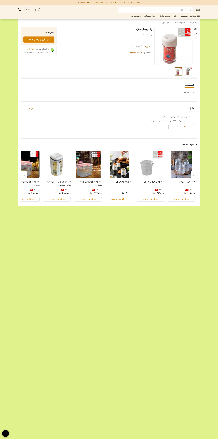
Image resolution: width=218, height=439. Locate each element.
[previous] (194, 176)
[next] (24, 176)
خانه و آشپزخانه (180, 23)
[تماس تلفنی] (5, 433)
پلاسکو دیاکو (193, 23)
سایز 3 (137, 46)
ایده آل (145, 35)
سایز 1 (147, 46)
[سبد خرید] (19, 9)
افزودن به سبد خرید (37, 39)
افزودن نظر (28, 109)
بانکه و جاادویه (166, 23)
